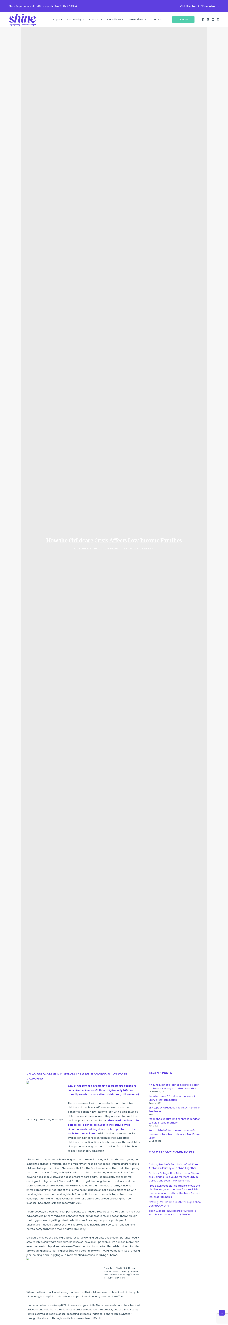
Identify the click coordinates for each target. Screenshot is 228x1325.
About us (94, 19)
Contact (156, 19)
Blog (114, 548)
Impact (57, 19)
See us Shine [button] (135, 19)
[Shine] (22, 19)
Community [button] (74, 19)
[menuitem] (199, 6)
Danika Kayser (141, 548)
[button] (184, 19)
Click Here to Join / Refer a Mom (198, 6)
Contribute (114, 19)
